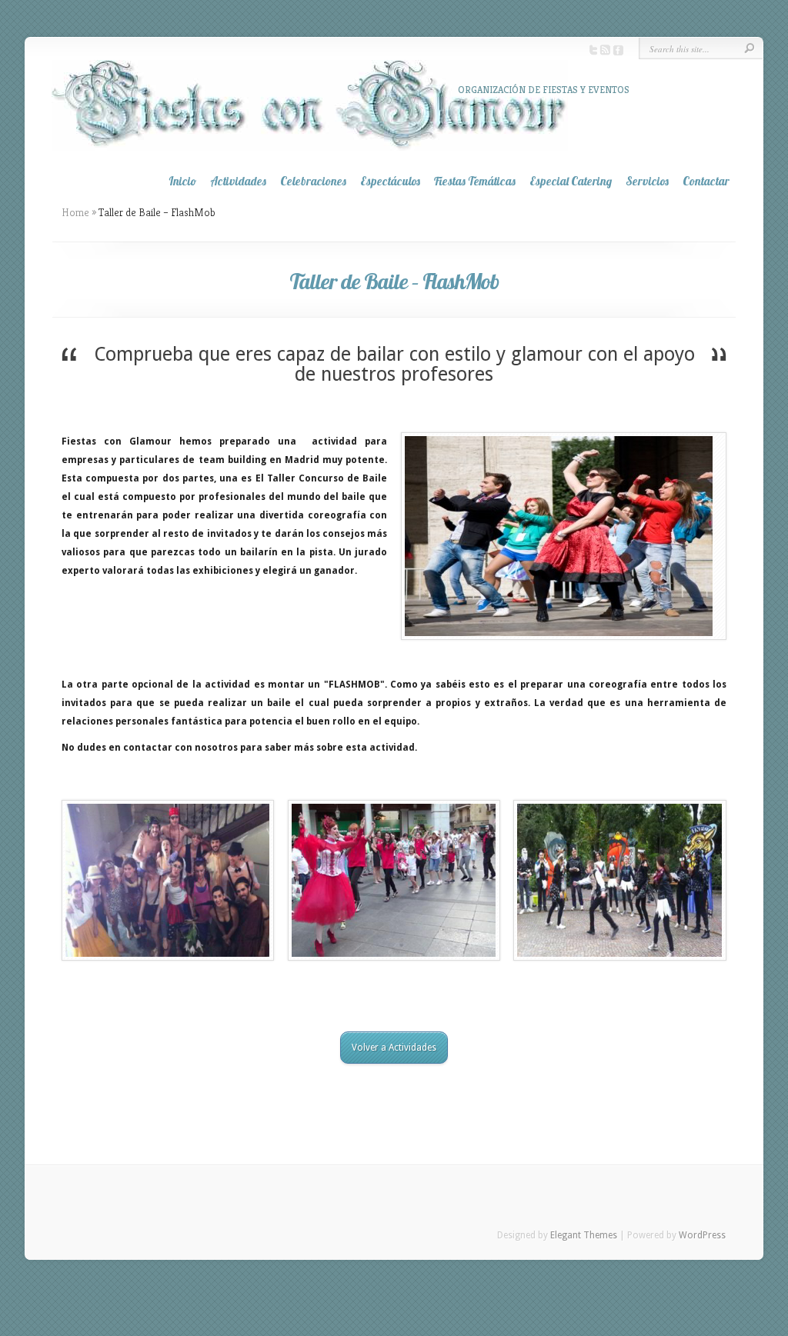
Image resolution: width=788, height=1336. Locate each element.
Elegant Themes (583, 1235)
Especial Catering (570, 181)
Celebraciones (313, 181)
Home (75, 212)
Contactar (706, 181)
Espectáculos (390, 181)
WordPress (702, 1235)
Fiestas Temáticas (475, 181)
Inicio (182, 181)
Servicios (647, 181)
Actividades (238, 181)
